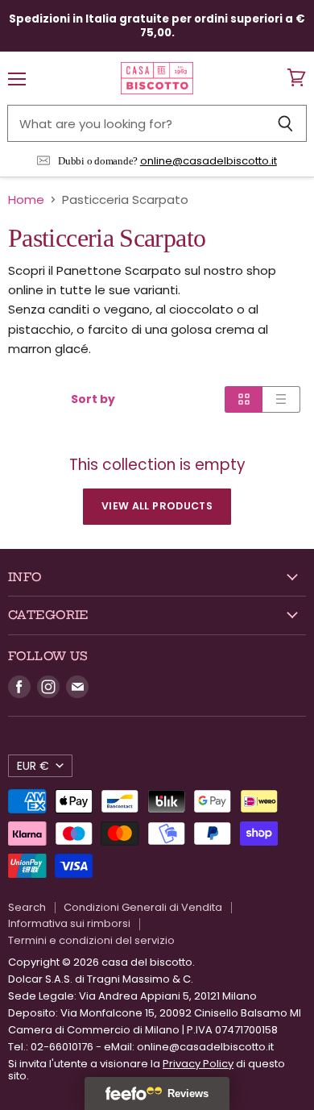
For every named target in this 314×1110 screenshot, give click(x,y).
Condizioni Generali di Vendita (143, 907)
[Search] (285, 123)
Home (26, 199)
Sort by (93, 399)
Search (27, 907)
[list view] (281, 399)
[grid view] (243, 399)
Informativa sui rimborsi (69, 923)
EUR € (33, 766)
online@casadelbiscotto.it (208, 160)
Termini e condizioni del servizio (91, 940)
